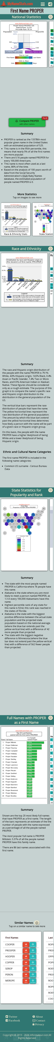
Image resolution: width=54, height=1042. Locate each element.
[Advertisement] (27, 94)
